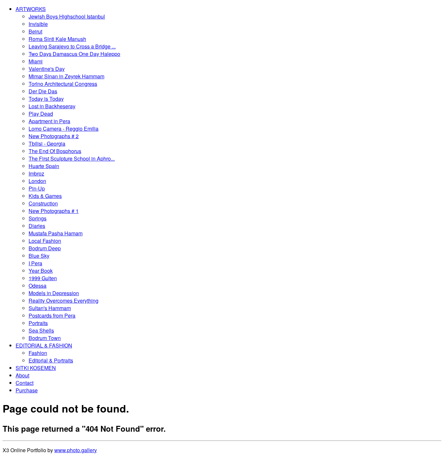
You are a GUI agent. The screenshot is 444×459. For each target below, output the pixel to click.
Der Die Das (43, 91)
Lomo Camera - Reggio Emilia (63, 128)
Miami (36, 61)
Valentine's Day (47, 68)
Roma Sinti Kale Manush (57, 39)
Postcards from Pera (52, 315)
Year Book (41, 270)
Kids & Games (45, 196)
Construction (43, 203)
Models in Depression (54, 293)
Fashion (38, 353)
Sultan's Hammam (50, 308)
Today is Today (46, 98)
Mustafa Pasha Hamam (56, 233)
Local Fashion (45, 240)
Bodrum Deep (45, 248)
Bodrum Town (45, 338)
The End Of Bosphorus (55, 151)
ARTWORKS (31, 9)
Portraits (38, 323)
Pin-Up (37, 188)
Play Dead (41, 113)
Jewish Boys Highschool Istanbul (67, 16)
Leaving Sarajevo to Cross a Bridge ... (72, 46)
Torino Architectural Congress (63, 83)
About (22, 375)
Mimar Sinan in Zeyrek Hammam (66, 76)
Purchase (27, 390)
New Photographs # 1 (54, 211)
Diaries (37, 226)
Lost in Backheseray (52, 106)
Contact (24, 383)
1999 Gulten (43, 278)
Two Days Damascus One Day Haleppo (74, 54)
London (37, 181)
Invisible (38, 24)
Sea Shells (41, 330)
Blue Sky (39, 255)
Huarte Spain (44, 166)
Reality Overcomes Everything (63, 300)
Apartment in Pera (49, 121)
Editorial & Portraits (51, 360)
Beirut (35, 31)
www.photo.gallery (75, 450)
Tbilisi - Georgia (47, 143)
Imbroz (36, 173)
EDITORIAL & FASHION (44, 345)
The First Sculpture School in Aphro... (72, 158)
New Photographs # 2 (54, 136)
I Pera (35, 263)
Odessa (37, 285)
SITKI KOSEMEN (36, 368)
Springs (37, 218)
